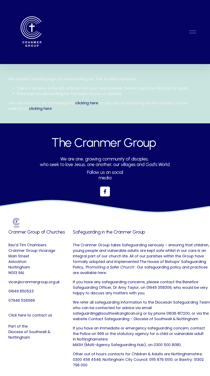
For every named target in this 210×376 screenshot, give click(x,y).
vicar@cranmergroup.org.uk (34, 281)
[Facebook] (105, 191)
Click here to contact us (30, 315)
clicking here (86, 102)
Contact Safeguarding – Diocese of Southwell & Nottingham (143, 318)
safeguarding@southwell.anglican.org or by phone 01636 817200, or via (137, 313)
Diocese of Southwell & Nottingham (29, 334)
